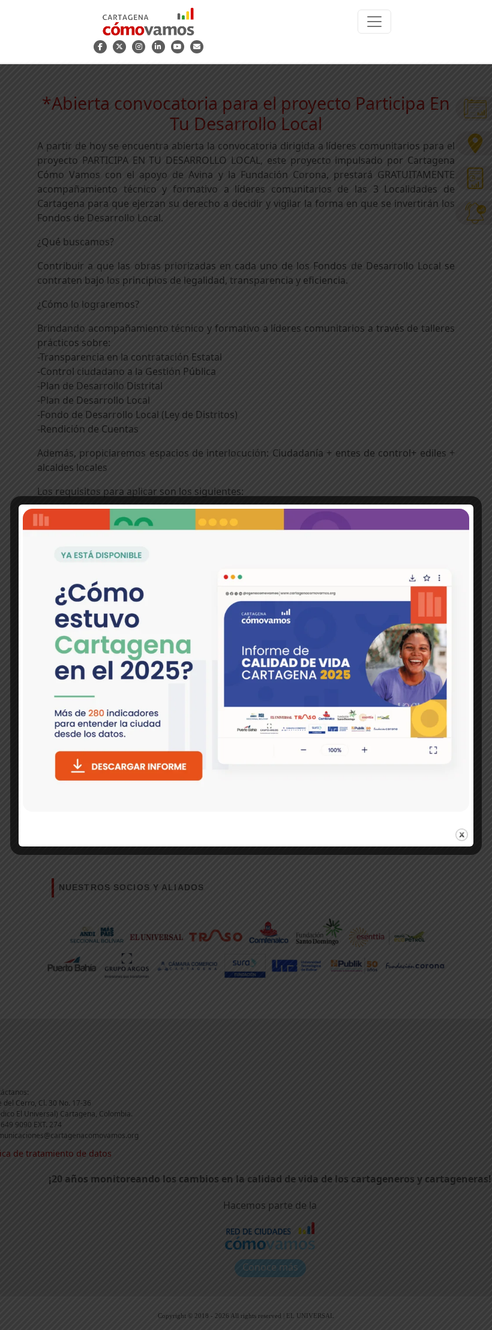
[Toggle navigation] (374, 22)
